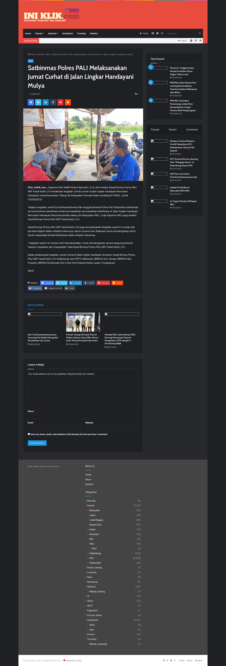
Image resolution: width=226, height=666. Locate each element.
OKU (91, 543)
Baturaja (91, 500)
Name (31, 411)
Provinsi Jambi (94, 615)
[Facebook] (31, 102)
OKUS (90, 601)
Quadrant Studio (74, 660)
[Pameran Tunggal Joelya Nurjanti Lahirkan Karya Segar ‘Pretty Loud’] (159, 72)
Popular (155, 129)
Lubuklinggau (96, 520)
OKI (91, 539)
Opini (92, 625)
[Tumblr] (53, 102)
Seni (91, 629)
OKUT (90, 605)
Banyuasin (94, 510)
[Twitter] (38, 102)
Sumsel (90, 634)
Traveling (81, 33)
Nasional (52, 33)
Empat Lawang (94, 567)
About (88, 479)
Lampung (91, 572)
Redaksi (93, 33)
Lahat (92, 515)
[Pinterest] (60, 102)
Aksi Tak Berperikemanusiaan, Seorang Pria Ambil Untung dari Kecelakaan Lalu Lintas (43, 337)
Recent (173, 129)
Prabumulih (95, 562)
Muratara (94, 534)
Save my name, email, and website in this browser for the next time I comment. (69, 434)
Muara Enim (95, 524)
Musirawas (92, 582)
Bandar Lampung (98, 644)
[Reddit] (68, 102)
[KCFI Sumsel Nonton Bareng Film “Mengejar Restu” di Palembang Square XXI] (159, 163)
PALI (48, 54)
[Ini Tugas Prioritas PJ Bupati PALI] (159, 205)
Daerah (38, 33)
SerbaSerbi (67, 33)
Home (28, 33)
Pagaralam (92, 610)
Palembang (95, 553)
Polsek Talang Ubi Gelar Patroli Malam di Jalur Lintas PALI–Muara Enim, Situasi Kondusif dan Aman (82, 337)
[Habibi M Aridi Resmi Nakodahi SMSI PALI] (159, 191)
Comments (192, 129)
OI (88, 596)
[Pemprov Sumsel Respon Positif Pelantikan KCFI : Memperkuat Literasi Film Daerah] (159, 145)
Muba (92, 529)
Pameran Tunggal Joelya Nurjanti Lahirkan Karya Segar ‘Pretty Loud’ (182, 71)
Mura (89, 577)
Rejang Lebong (97, 591)
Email (31, 422)
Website (89, 422)
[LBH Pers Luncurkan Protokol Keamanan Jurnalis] (159, 178)
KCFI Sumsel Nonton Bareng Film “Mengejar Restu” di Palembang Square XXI (184, 162)
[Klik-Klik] (51, 14)
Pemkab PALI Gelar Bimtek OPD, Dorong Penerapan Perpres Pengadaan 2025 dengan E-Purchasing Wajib (120, 339)
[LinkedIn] (46, 102)
